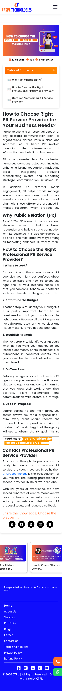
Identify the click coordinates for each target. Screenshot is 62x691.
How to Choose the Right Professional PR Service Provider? (33, 89)
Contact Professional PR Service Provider (32, 99)
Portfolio (10, 623)
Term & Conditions (16, 647)
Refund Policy (13, 658)
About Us (10, 611)
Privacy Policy (13, 653)
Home (8, 605)
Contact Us (11, 641)
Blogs (7, 629)
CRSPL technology (15, 474)
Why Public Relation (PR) (27, 79)
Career (8, 635)
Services (9, 617)
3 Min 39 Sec (46, 59)
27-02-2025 (18, 59)
